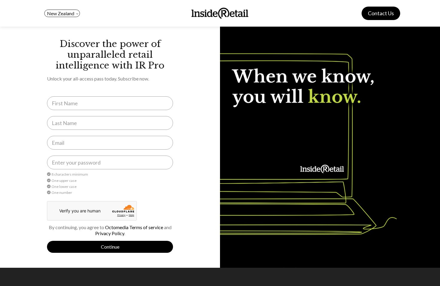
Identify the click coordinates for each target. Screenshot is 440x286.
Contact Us (381, 13)
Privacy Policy (109, 233)
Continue (110, 247)
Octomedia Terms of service (134, 227)
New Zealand (60, 13)
